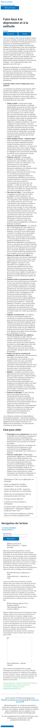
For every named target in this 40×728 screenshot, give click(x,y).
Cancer (5, 31)
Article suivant (8, 529)
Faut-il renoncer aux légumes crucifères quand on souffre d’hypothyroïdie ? (18, 514)
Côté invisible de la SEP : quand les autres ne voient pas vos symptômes (17, 490)
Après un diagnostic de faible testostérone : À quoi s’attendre (15, 485)
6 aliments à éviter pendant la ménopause (15, 503)
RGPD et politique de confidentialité (15, 700)
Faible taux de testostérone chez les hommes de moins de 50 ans (17, 495)
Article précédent (9, 528)
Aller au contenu (6, 2)
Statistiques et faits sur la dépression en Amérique (19, 480)
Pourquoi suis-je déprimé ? (14, 499)
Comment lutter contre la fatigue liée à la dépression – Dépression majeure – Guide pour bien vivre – (18, 509)
